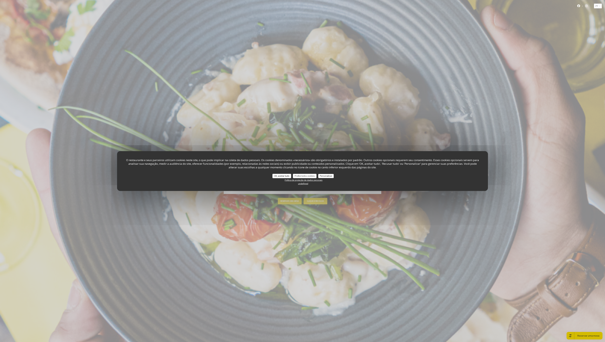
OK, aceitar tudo (281, 175)
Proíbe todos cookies (305, 175)
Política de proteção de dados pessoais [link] (304, 180)
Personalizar (326, 175)
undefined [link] (303, 183)
